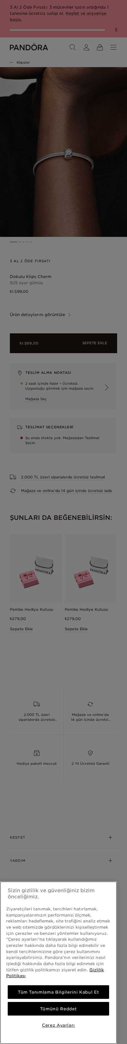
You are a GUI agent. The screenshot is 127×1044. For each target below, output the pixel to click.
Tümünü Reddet (58, 1008)
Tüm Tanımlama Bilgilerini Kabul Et (58, 992)
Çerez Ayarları (58, 1025)
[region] (58, 962)
